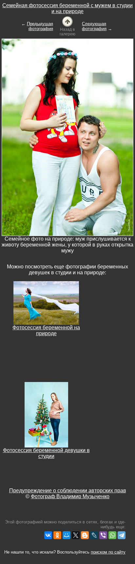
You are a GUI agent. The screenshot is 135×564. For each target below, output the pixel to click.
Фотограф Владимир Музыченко (70, 496)
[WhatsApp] (112, 535)
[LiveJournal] (94, 535)
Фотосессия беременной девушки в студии (46, 453)
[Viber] (103, 535)
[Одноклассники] (57, 535)
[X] (76, 535)
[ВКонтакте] (48, 535)
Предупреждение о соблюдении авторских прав (67, 490)
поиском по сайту (108, 552)
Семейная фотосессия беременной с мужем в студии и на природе (67, 8)
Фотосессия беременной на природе (46, 330)
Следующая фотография (94, 26)
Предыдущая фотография (40, 26)
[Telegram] (121, 535)
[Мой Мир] (66, 535)
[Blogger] (85, 535)
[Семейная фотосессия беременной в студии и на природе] (67, 21)
